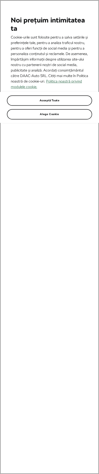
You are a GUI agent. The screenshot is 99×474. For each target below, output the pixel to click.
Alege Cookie (49, 114)
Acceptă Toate (50, 100)
